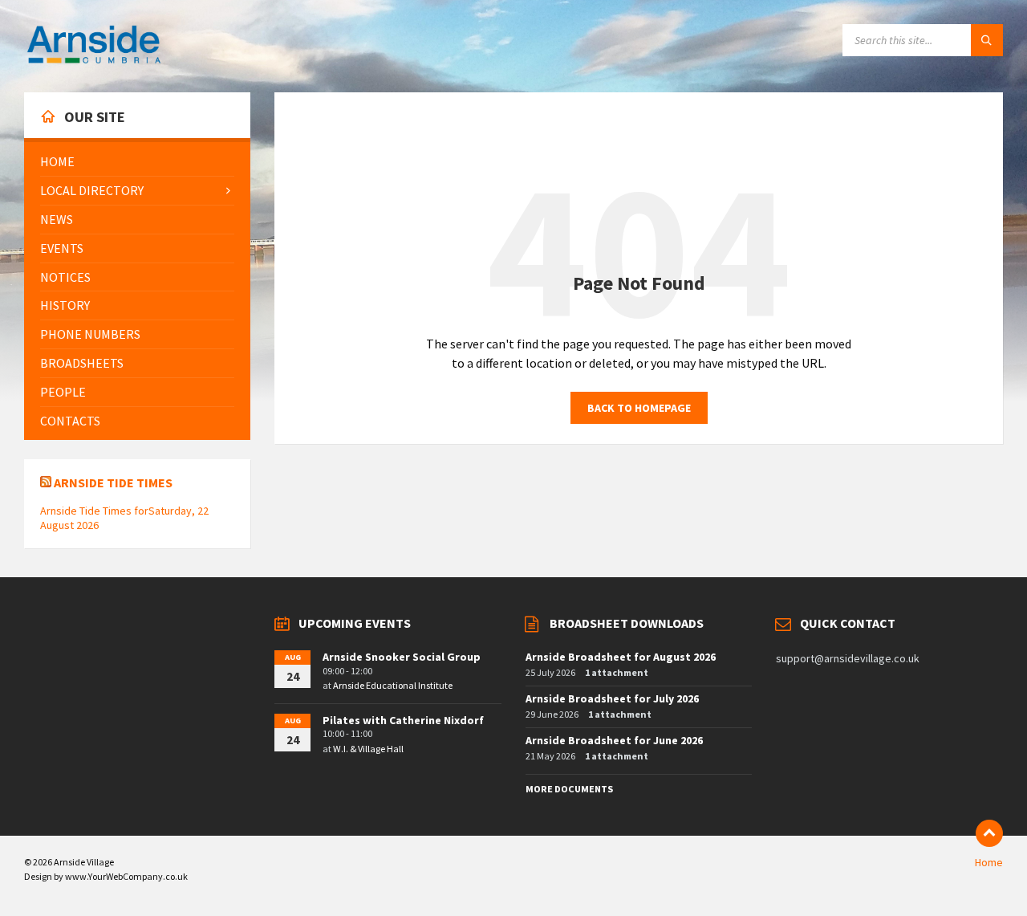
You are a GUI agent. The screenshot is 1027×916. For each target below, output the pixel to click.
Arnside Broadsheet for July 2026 (612, 698)
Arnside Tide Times (113, 482)
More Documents (569, 789)
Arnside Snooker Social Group (402, 656)
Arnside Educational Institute (393, 685)
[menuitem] (137, 162)
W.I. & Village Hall (368, 749)
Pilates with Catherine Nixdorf (403, 720)
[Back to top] (989, 833)
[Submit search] (987, 40)
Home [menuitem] (989, 862)
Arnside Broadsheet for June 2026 (614, 740)
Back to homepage (639, 408)
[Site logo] (94, 61)
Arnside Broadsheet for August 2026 (621, 656)
